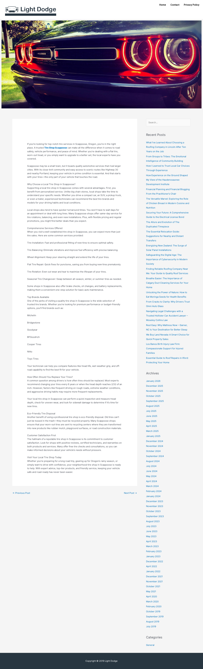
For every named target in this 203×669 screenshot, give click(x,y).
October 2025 (153, 396)
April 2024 (151, 481)
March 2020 (152, 601)
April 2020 (151, 596)
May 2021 (151, 591)
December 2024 (154, 441)
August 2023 (153, 521)
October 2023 (153, 511)
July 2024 (151, 466)
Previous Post (21, 493)
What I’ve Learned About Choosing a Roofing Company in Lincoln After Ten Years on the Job (166, 147)
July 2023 (151, 526)
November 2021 (154, 581)
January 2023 (153, 556)
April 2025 (151, 426)
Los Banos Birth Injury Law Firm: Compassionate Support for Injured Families (164, 348)
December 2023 (154, 501)
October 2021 (153, 586)
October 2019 (153, 611)
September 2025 (155, 401)
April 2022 (151, 566)
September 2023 (155, 516)
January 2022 (153, 571)
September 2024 (155, 456)
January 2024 (153, 496)
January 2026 (153, 381)
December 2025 (154, 385)
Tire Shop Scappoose (55, 147)
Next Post (130, 493)
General (150, 645)
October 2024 (153, 451)
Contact (174, 4)
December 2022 (154, 561)
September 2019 (154, 616)
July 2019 (151, 626)
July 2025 (151, 411)
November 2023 (154, 506)
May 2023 (151, 536)
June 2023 (151, 531)
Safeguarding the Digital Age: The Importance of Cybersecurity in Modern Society (167, 259)
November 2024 (154, 446)
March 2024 (152, 486)
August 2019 (152, 621)
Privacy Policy (191, 4)
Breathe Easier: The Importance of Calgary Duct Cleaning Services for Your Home (167, 283)
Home (162, 4)
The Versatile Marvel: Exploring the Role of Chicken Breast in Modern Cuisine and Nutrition (167, 203)
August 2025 (152, 406)
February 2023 (154, 551)
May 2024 (151, 476)
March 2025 (152, 431)
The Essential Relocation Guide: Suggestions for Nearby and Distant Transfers (165, 236)
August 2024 (153, 461)
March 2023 (152, 546)
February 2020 (153, 606)
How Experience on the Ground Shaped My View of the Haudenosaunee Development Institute (167, 180)
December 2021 (154, 576)
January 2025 (153, 436)
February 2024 (154, 491)
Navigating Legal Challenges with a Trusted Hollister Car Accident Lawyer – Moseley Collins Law (167, 316)
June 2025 (151, 416)
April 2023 (151, 541)
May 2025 (151, 421)
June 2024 (151, 471)
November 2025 (154, 391)
